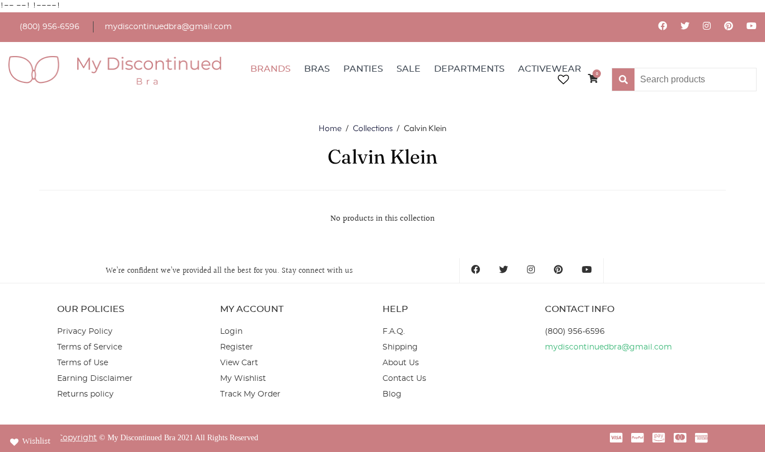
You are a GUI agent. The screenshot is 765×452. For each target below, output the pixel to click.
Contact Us (404, 379)
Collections (373, 128)
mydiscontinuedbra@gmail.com (168, 27)
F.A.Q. (393, 331)
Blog (392, 394)
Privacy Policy (85, 331)
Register (236, 347)
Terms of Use (82, 363)
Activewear (549, 68)
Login (231, 331)
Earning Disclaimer (95, 379)
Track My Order (250, 394)
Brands (270, 68)
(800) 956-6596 (50, 27)
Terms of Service (89, 347)
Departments (469, 68)
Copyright (77, 438)
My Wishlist (243, 379)
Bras (317, 68)
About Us (400, 363)
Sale (409, 68)
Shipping (400, 347)
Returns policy (85, 394)
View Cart (239, 363)
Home (330, 128)
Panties (363, 68)
